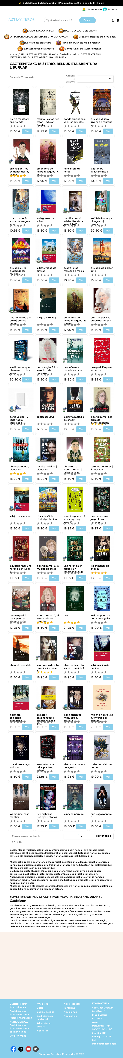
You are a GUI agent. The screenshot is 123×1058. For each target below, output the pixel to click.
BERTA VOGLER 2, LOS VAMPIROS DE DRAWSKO (47, 370)
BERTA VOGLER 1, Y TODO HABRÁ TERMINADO (19, 419)
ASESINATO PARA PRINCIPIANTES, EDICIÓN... (45, 767)
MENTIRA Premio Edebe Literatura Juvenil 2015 (73, 221)
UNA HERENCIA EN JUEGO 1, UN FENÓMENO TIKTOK (73, 568)
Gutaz (40, 1007)
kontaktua (69, 1007)
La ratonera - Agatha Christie (99, 170)
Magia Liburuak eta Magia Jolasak (81, 42)
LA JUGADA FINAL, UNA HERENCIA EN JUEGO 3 (20, 568)
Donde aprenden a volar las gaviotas (75, 120)
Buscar (87, 20)
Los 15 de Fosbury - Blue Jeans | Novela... (101, 221)
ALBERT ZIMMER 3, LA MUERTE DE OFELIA (48, 567)
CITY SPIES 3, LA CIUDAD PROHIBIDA (47, 518)
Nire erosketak (72, 1003)
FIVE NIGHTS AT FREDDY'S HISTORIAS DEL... (47, 817)
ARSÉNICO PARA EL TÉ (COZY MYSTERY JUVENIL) (74, 519)
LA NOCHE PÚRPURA (74, 814)
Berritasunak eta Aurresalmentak (83, 48)
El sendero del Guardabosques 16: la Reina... (75, 320)
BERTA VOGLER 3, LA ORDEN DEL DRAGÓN (101, 319)
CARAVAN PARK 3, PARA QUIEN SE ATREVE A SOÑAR (18, 618)
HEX (66, 615)
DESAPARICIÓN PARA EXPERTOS (101, 369)
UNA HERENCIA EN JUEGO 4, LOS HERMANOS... (100, 519)
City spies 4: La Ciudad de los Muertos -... (18, 271)
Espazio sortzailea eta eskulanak (97, 36)
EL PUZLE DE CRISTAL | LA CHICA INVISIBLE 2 (75, 667)
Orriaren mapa (18, 1035)
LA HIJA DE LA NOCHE (20, 516)
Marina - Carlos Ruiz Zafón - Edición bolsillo (48, 122)
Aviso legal (43, 1003)
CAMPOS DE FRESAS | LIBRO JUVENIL (102, 468)
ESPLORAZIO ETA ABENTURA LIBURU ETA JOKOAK (39, 36)
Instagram (36, 1049)
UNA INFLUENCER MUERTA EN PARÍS (73, 369)
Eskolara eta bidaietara (38, 42)
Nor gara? (42, 1030)
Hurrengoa (104, 836)
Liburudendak (94, 9)
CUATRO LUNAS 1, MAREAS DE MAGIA (74, 269)
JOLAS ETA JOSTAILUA (41, 30)
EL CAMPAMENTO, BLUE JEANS (19, 468)
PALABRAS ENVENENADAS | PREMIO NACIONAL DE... (46, 719)
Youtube (28, 1049)
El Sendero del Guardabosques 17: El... (48, 171)
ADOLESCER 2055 (45, 416)
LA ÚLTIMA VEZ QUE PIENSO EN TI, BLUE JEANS (20, 370)
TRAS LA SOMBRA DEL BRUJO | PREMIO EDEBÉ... (20, 320)
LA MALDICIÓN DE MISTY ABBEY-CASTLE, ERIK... (72, 717)
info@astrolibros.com (104, 1043)
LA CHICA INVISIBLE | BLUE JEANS (47, 468)
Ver (27, 131)
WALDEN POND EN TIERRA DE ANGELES (100, 617)
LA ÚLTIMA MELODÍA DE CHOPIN (74, 418)
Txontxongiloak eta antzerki (38, 48)
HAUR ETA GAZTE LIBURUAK (80, 30)
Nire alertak (70, 1011)
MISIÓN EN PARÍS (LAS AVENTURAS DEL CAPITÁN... (102, 717)
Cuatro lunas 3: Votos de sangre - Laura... (20, 221)
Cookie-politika (45, 1011)
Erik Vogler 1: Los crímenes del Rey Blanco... (19, 171)
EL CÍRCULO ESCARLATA (20, 665)
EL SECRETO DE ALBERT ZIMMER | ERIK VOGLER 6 (73, 469)
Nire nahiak (70, 1016)
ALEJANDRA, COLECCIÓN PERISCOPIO (16, 717)
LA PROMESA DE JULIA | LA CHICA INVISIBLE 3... (48, 668)
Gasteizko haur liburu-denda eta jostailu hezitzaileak (21, 1014)
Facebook (13, 1049)
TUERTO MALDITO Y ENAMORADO (19, 120)
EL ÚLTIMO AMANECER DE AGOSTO (75, 766)
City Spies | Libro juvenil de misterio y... (101, 122)
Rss (21, 1049)
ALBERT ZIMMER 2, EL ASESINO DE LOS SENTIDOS (48, 618)
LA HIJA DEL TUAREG (46, 317)
